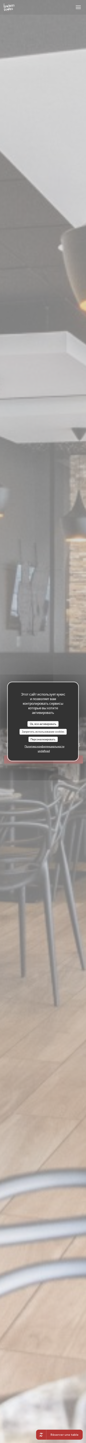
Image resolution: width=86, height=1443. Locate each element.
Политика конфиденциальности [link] (44, 746)
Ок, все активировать (43, 723)
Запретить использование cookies (43, 731)
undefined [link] (44, 751)
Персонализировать (43, 739)
